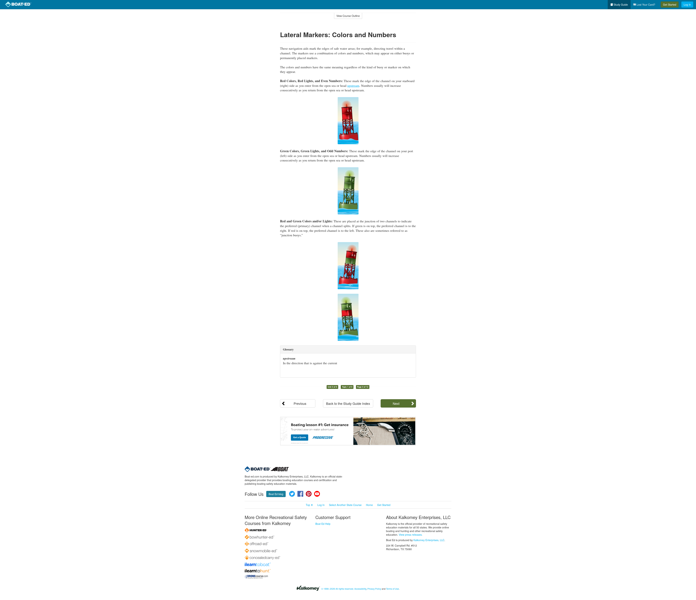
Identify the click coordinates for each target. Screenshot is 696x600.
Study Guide (620, 4)
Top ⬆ (309, 505)
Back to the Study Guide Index (348, 403)
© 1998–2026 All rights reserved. (337, 588)
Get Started (669, 4)
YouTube (317, 494)
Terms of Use (392, 588)
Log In (687, 4)
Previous (300, 403)
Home (369, 505)
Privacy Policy (374, 588)
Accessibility (360, 588)
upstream (353, 85)
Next (396, 403)
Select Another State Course (345, 505)
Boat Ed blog (276, 494)
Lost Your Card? (645, 4)
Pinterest (309, 494)
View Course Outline (348, 16)
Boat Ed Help (322, 524)
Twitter (292, 494)
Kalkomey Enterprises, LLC (428, 540)
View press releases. (410, 534)
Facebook (300, 494)
